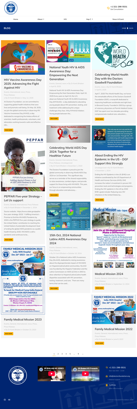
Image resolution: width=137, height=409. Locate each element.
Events (6, 92)
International (15, 92)
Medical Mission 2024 (109, 274)
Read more (8, 130)
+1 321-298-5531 (118, 6)
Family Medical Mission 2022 (113, 329)
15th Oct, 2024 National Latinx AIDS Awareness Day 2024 (68, 239)
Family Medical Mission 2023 (23, 319)
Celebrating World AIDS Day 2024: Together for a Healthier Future (68, 151)
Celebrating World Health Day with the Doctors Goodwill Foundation (111, 78)
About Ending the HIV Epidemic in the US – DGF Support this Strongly (111, 159)
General (58, 83)
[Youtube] (9, 400)
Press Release (9, 95)
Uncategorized (66, 163)
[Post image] (23, 57)
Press (28, 92)
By (13, 98)
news (23, 92)
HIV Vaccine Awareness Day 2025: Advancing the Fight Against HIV (23, 83)
